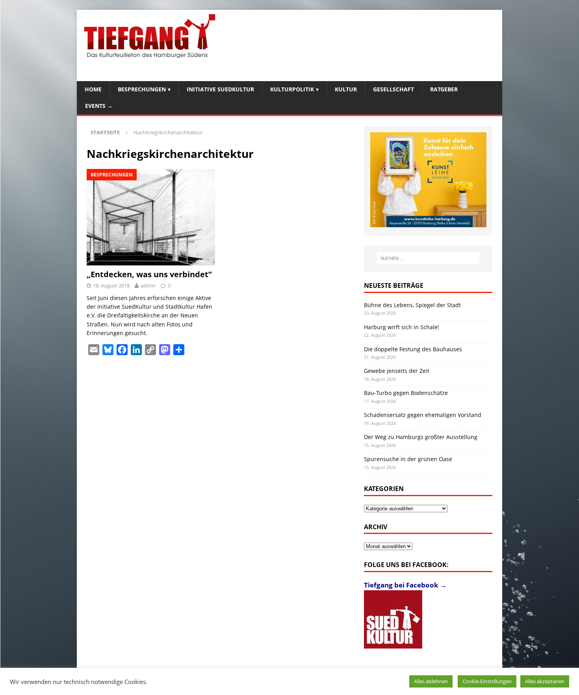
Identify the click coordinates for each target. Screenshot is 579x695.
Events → (99, 105)
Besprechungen (142, 89)
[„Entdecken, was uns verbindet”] (151, 217)
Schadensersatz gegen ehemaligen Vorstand (422, 415)
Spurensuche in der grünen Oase (408, 459)
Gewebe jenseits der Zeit (396, 370)
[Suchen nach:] (428, 258)
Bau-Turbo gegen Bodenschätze (406, 393)
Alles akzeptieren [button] (544, 681)
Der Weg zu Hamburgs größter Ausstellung (420, 437)
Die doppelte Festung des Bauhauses (413, 349)
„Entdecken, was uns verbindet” (149, 274)
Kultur (346, 89)
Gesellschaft (393, 89)
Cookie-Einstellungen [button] (487, 681)
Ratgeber (444, 89)
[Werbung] (428, 179)
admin (148, 285)
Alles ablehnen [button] (431, 681)
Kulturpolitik (292, 89)
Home (93, 89)
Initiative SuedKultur (220, 89)
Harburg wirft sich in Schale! (401, 327)
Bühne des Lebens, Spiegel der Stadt (412, 305)
